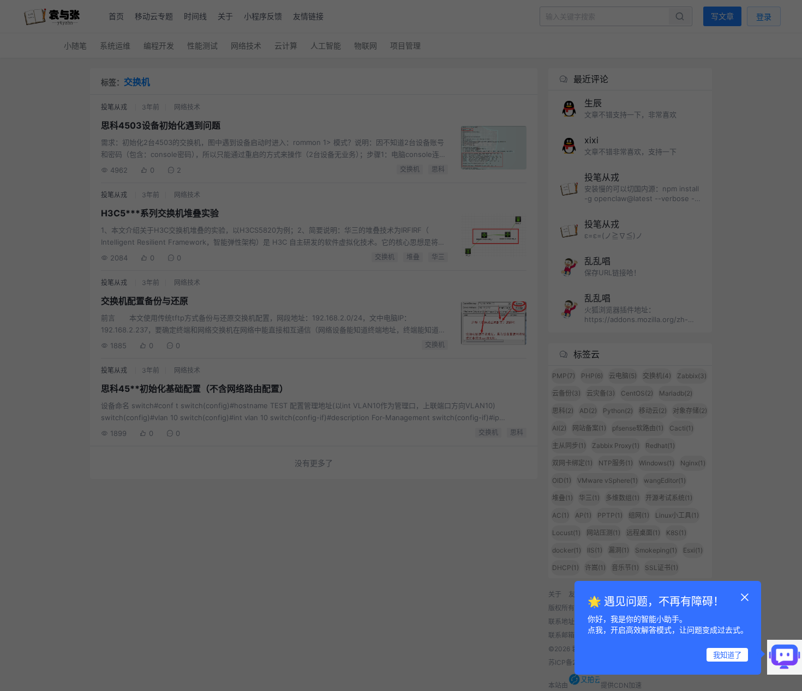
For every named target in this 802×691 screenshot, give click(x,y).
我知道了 (727, 655)
